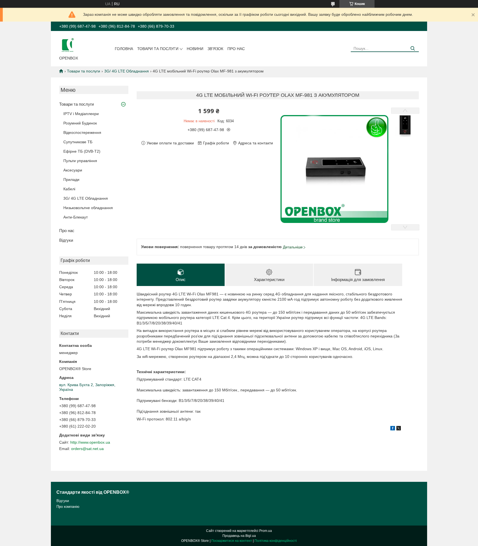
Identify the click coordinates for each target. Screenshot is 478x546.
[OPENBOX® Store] (67, 44)
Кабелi (69, 189)
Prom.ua (265, 531)
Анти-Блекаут (75, 217)
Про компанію (67, 507)
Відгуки (66, 240)
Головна (124, 48)
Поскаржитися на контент (231, 541)
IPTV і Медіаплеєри (81, 113)
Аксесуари (72, 170)
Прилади (71, 179)
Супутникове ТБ (77, 142)
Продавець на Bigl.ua (239, 536)
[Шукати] (412, 48)
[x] (398, 429)
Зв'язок (215, 48)
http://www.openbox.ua (90, 442)
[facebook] (392, 429)
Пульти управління (80, 160)
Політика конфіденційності (275, 541)
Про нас (236, 48)
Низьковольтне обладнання (88, 208)
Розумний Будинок (80, 123)
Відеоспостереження (82, 132)
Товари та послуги (157, 48)
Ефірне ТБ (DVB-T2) (81, 151)
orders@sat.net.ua (87, 448)
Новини (195, 48)
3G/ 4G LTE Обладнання (126, 71)
